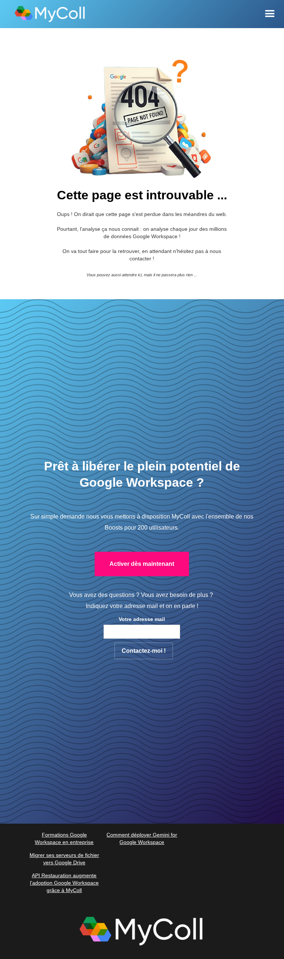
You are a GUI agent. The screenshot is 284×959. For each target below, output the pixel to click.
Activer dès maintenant (141, 564)
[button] (270, 14)
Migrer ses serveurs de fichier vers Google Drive (64, 858)
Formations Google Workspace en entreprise (64, 838)
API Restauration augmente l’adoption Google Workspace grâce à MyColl (64, 882)
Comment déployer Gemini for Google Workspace (141, 838)
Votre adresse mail (142, 619)
